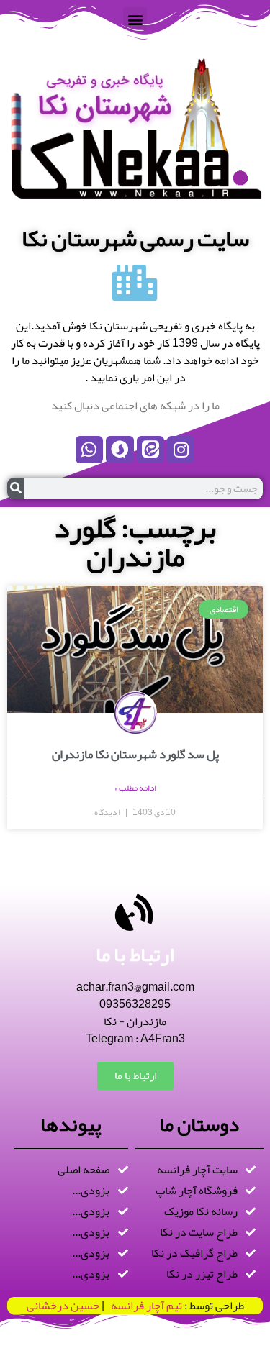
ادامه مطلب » (135, 787)
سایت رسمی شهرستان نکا (135, 238)
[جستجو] (15, 488)
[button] (135, 19)
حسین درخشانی (63, 1305)
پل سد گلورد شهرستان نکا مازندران (135, 754)
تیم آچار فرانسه (143, 1305)
